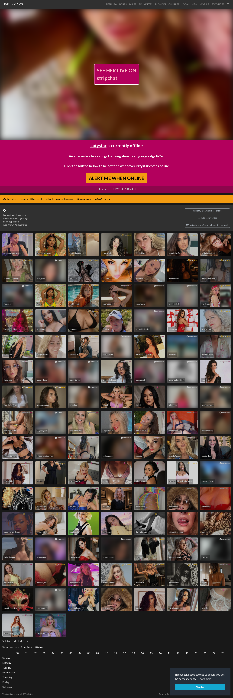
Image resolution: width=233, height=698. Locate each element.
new (194, 4)
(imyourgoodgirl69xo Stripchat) (94, 199)
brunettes (145, 4)
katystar (98, 145)
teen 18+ (111, 4)
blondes (160, 4)
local (185, 4)
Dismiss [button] (200, 687)
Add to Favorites (209, 218)
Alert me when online (116, 178)
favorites (217, 4)
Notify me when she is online (208, 210)
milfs (132, 4)
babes (123, 4)
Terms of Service (166, 694)
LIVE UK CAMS (13, 4)
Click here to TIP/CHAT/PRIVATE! (117, 189)
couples (173, 4)
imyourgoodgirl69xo (149, 156)
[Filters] (228, 4)
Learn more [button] (204, 679)
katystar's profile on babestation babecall (208, 225)
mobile (204, 4)
